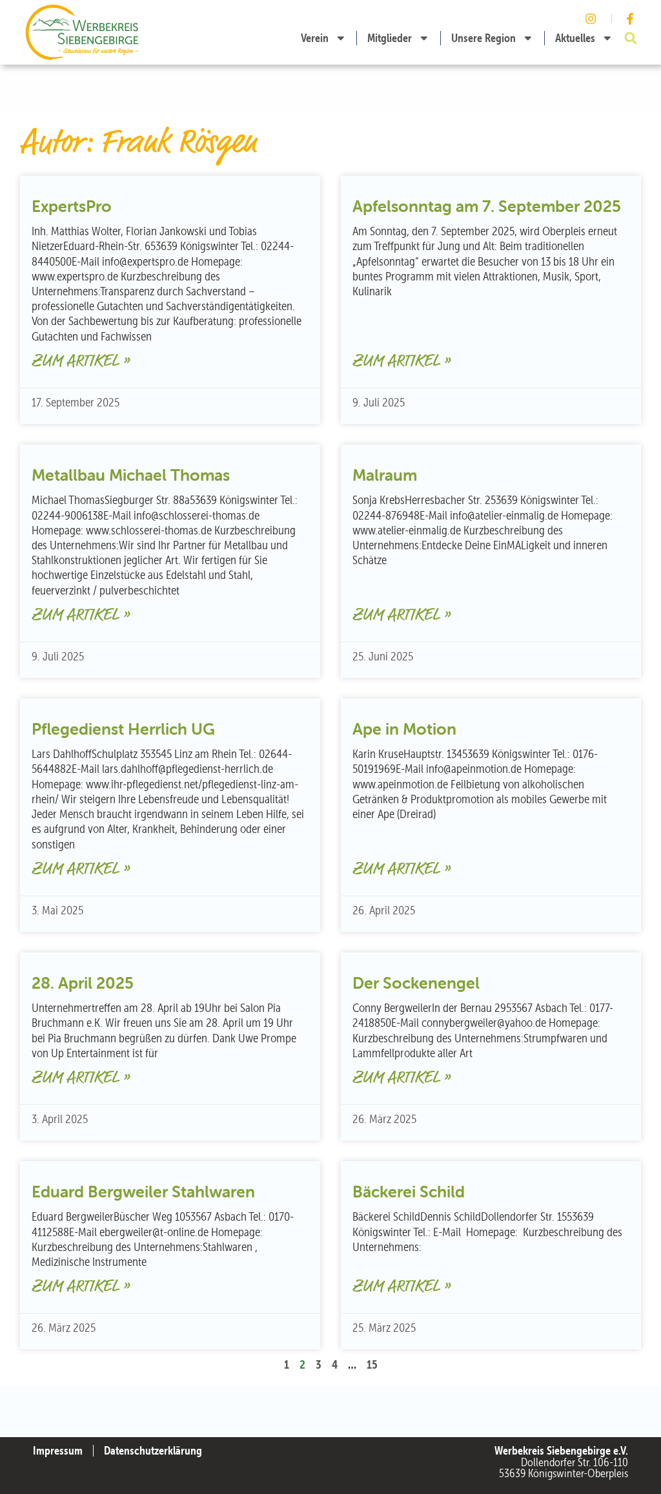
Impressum (58, 1451)
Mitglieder (389, 38)
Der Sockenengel (416, 983)
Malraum (384, 475)
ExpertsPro (72, 206)
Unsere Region (483, 38)
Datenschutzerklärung (153, 1451)
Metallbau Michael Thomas (131, 475)
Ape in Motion (404, 729)
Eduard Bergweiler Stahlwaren (143, 1191)
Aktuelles (575, 38)
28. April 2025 (83, 983)
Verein (315, 38)
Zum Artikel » (81, 361)
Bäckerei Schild (408, 1191)
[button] (630, 38)
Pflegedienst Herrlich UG (123, 729)
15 (372, 1364)
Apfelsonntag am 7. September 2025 (486, 206)
